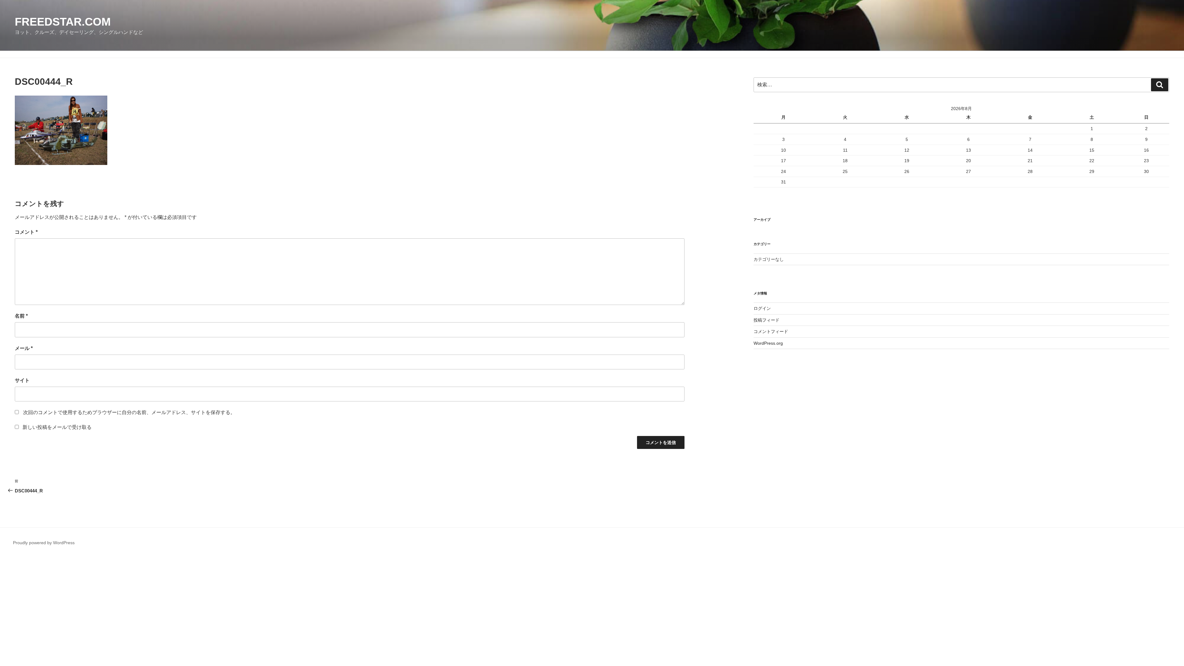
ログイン (762, 308)
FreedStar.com (63, 21)
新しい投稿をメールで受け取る (57, 427)
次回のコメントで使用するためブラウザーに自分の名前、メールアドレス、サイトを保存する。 (129, 412)
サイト (22, 380)
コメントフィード (771, 331)
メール (24, 348)
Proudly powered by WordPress (44, 542)
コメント (26, 232)
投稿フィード (766, 320)
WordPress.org (768, 343)
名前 (21, 316)
